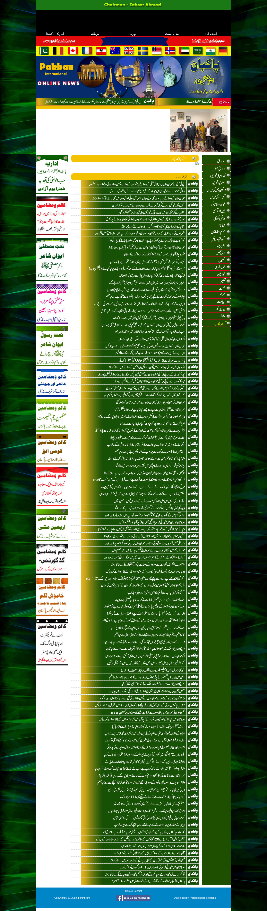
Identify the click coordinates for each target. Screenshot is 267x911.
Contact (138, 891)
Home (128, 891)
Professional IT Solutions (202, 898)
